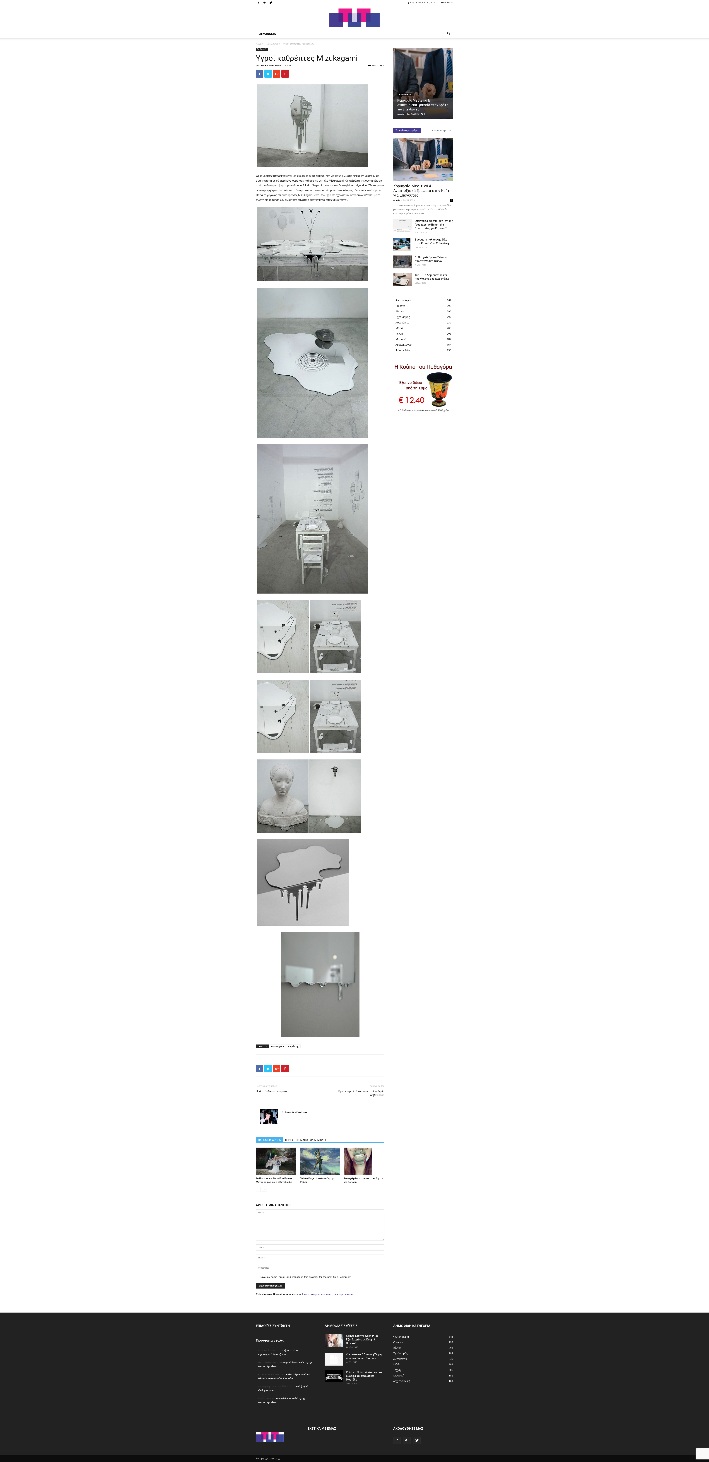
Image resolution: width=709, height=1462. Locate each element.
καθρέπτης (293, 1046)
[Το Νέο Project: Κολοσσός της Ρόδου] (320, 1161)
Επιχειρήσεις (406, 94)
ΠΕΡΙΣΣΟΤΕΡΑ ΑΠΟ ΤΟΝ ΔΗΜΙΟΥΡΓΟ (306, 1140)
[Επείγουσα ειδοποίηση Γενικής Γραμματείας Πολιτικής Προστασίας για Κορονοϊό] (402, 225)
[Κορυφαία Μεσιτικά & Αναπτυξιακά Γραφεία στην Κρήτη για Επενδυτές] (423, 83)
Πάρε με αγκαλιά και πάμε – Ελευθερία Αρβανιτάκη (360, 1093)
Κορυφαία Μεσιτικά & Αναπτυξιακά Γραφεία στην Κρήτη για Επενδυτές (422, 104)
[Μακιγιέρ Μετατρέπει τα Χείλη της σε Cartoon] (364, 1161)
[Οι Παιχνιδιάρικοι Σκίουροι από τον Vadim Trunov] (402, 261)
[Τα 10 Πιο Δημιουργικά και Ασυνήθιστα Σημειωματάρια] (402, 279)
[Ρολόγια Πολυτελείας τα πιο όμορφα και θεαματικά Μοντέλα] (334, 1376)
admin (401, 114)
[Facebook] (258, 2)
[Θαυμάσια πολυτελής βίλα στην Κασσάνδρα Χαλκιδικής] (401, 244)
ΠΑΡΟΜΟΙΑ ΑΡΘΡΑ (269, 1140)
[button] (448, 34)
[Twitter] (271, 2)
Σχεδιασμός (273, 43)
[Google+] (265, 2)
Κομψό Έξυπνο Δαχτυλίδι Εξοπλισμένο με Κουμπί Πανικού (362, 1339)
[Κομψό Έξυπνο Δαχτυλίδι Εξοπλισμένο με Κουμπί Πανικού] (334, 1340)
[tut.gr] (354, 17)
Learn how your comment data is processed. (328, 1294)
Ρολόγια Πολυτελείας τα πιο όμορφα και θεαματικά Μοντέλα (364, 1376)
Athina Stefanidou (271, 65)
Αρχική (259, 43)
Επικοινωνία (447, 2)
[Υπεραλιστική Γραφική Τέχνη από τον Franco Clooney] (334, 1359)
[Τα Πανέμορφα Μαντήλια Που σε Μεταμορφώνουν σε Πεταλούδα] (276, 1161)
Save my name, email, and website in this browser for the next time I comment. (306, 1276)
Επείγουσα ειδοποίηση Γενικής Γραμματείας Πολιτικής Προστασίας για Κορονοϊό (434, 224)
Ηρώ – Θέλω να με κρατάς (272, 1091)
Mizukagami (277, 1046)
